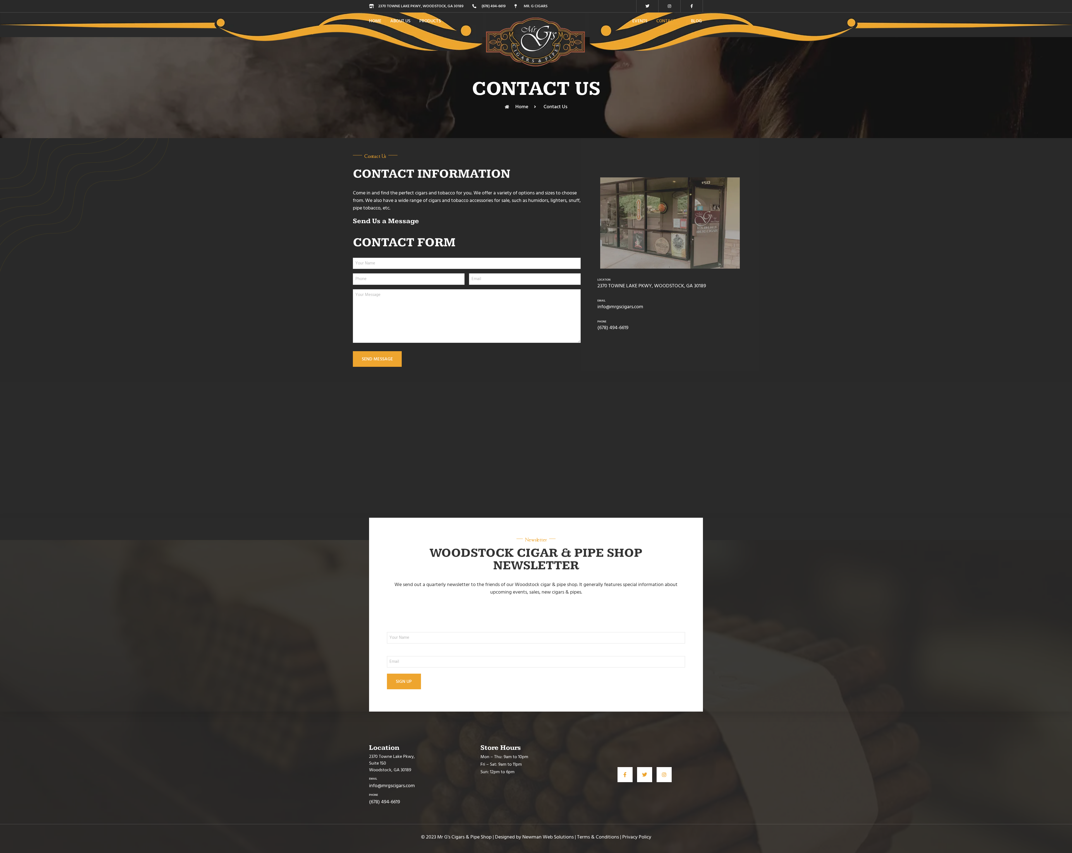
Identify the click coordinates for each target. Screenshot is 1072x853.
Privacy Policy (636, 836)
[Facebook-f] (692, 6)
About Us (400, 21)
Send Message (377, 359)
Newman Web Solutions (548, 836)
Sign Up (404, 681)
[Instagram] (669, 6)
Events (639, 21)
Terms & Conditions (598, 836)
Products (430, 21)
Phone (601, 322)
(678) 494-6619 (612, 327)
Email (601, 301)
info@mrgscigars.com (620, 306)
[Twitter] (647, 6)
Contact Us (669, 21)
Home (375, 21)
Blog (696, 21)
